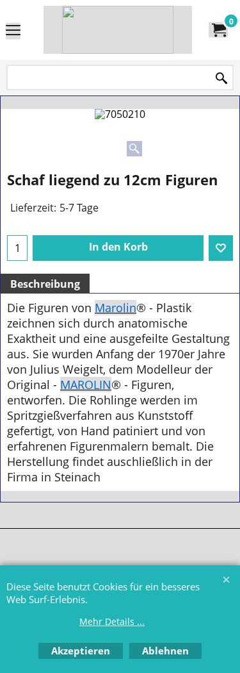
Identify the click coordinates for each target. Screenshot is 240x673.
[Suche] (221, 78)
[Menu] (13, 30)
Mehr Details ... (112, 621)
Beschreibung (45, 284)
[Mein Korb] (218, 30)
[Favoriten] (221, 248)
